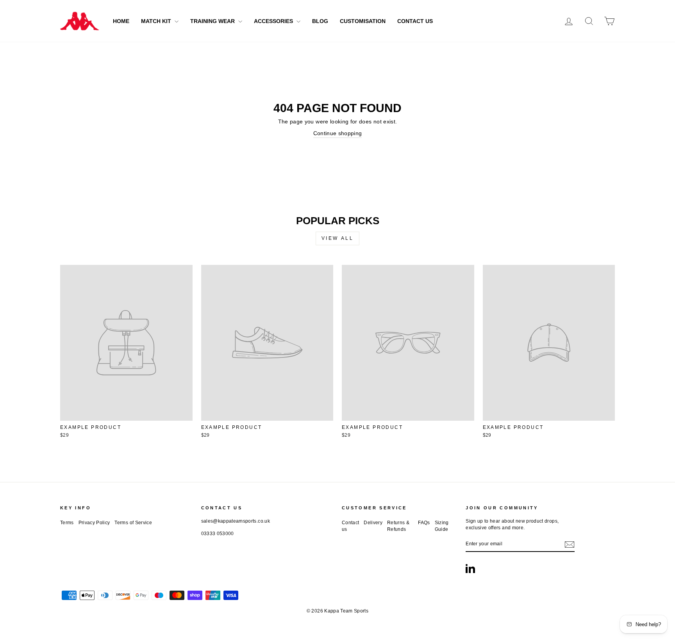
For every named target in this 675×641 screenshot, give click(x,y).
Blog (320, 21)
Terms (67, 522)
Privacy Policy (94, 522)
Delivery (373, 522)
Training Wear (213, 21)
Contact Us (415, 21)
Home (121, 21)
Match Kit (157, 21)
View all (337, 238)
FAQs (424, 522)
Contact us (350, 526)
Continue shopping (337, 133)
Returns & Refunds (398, 526)
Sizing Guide (442, 526)
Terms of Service (133, 522)
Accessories (274, 21)
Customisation (363, 21)
